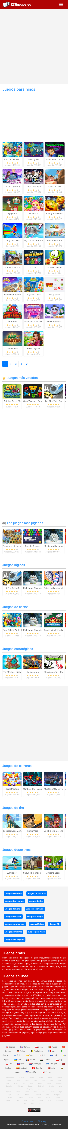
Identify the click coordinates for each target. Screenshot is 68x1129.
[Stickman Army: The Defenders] (53, 662)
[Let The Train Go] (53, 391)
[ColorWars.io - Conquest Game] (32, 391)
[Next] (27, 364)
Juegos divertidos (13, 893)
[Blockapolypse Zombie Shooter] (12, 821)
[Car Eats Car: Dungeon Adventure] (32, 779)
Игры (40, 1047)
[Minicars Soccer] (53, 863)
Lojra (53, 1068)
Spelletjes (38, 1051)
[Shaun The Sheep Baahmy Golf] (32, 863)
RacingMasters (12, 789)
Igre (22, 1063)
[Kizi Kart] (33, 257)
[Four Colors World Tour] (12, 149)
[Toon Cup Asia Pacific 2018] (33, 176)
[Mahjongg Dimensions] (53, 536)
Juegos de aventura (14, 901)
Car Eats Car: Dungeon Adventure (40, 789)
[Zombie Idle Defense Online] (53, 821)
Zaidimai (23, 1068)
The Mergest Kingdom (14, 672)
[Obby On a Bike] (12, 230)
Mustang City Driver (54, 789)
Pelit (55, 1055)
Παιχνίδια (32, 1072)
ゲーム (48, 1072)
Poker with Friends (53, 630)
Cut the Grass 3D (12, 401)
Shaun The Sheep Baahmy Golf (38, 873)
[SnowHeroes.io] (55, 311)
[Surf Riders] (12, 863)
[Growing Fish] (33, 149)
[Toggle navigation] (61, 4)
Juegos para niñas (13, 932)
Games (11, 1047)
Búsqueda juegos (35, 916)
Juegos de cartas (15, 607)
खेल (25, 1103)
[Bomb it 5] (33, 203)
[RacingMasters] (12, 779)
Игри (49, 1100)
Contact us (27, 1121)
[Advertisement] (34, 46)
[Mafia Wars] (32, 821)
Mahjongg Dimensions (55, 546)
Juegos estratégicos (17, 649)
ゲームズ (42, 1103)
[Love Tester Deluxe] (33, 311)
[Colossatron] (32, 662)
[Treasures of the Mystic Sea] (12, 536)
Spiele (22, 1051)
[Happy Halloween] (55, 203)
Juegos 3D (55, 924)
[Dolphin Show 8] (12, 176)
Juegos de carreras (17, 766)
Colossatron (33, 672)
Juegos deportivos (16, 850)
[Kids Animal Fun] (55, 230)
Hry (10, 1063)
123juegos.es (20, 4)
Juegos (7, 1100)
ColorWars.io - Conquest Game (38, 401)
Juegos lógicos (13, 565)
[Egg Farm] (12, 203)
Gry (60, 1059)
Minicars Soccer (53, 873)
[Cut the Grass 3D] (12, 391)
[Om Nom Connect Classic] (55, 257)
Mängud (53, 1063)
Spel (31, 1055)
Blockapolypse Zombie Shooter (18, 831)
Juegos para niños (36, 932)
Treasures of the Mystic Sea (16, 546)
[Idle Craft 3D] (55, 176)
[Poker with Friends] (53, 620)
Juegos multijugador (14, 939)
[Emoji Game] (55, 284)
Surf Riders (12, 873)
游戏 (32, 1103)
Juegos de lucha (12, 909)
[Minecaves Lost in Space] (55, 149)
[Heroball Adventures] (12, 311)
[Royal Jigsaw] (33, 338)
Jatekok (47, 1059)
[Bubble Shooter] (32, 536)
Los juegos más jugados (24, 523)
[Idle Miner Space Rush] (12, 284)
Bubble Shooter (32, 546)
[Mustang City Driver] (53, 779)
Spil (43, 1055)
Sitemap (42, 1121)
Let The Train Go (53, 401)
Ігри (19, 1059)
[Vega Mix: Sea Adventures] (33, 284)
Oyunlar (39, 1068)
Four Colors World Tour (14, 630)
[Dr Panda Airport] (12, 257)
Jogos (54, 1047)
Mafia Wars (32, 831)
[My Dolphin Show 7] (33, 230)
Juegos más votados (22, 378)
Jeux (53, 1051)
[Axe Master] (12, 338)
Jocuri (32, 1059)
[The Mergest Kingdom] (12, 662)
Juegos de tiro (13, 808)
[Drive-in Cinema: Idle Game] (53, 578)
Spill (18, 1055)
